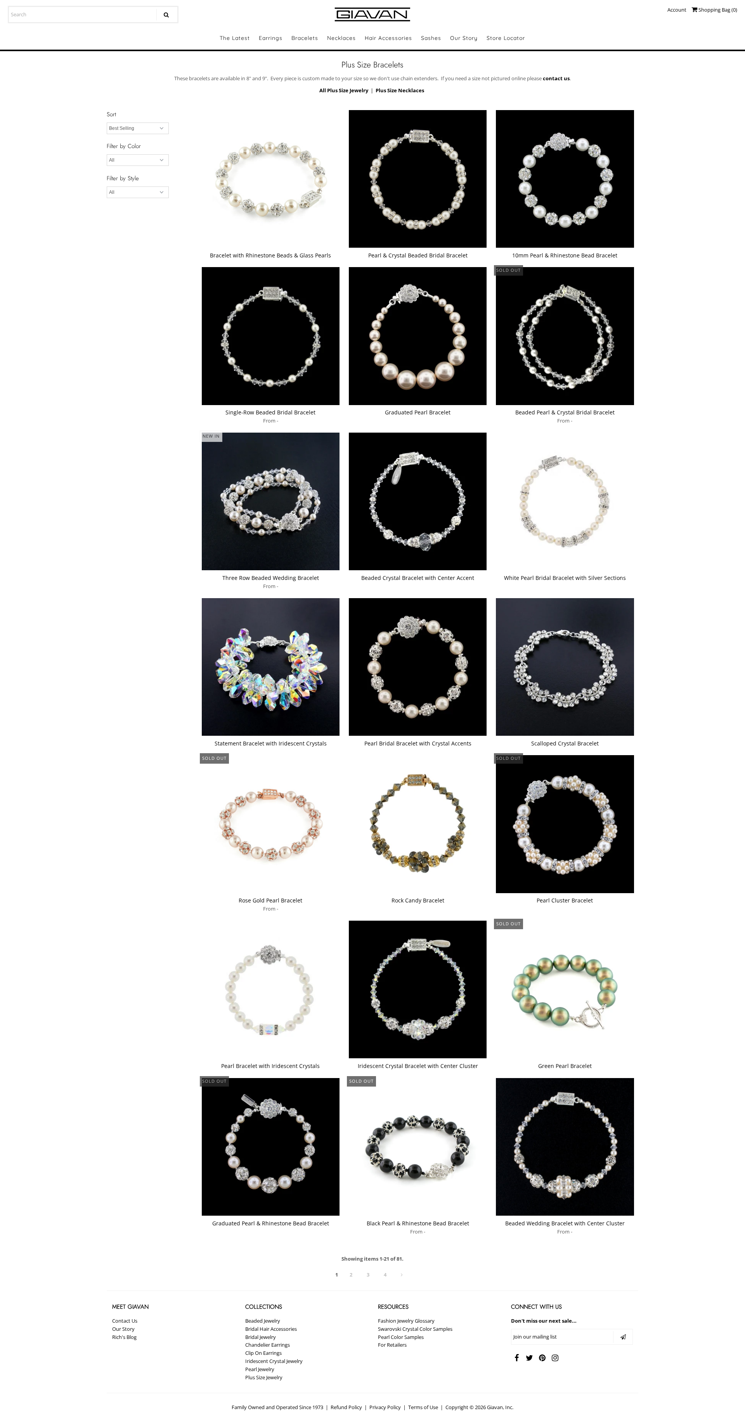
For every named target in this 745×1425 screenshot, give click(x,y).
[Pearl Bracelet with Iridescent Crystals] (271, 989)
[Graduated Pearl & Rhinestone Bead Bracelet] (271, 1147)
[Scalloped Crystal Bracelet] (565, 667)
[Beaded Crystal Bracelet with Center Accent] (418, 501)
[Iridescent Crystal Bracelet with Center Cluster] (418, 989)
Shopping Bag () (717, 9)
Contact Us (124, 1320)
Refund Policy (346, 1407)
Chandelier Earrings (267, 1344)
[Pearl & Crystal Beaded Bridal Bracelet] (418, 179)
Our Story (464, 38)
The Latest (235, 38)
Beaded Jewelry (262, 1320)
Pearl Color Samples (401, 1337)
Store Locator (506, 38)
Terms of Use (423, 1407)
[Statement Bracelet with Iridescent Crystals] (271, 667)
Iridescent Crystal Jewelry (274, 1361)
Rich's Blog (124, 1337)
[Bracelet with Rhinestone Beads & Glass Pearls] (271, 179)
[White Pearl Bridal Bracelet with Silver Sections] (565, 501)
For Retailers (392, 1344)
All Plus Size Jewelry (343, 90)
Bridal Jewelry (260, 1337)
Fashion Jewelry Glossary (406, 1320)
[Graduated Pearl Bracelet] (418, 336)
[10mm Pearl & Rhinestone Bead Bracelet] (565, 179)
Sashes (431, 38)
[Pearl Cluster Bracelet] (565, 824)
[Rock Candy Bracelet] (418, 824)
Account (676, 9)
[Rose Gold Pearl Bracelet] (271, 824)
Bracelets (304, 38)
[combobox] (93, 14)
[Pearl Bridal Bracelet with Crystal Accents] (418, 667)
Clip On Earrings (263, 1352)
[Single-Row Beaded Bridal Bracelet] (271, 336)
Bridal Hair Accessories (271, 1328)
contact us (556, 78)
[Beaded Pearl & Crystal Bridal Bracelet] (565, 336)
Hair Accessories (388, 38)
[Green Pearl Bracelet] (565, 989)
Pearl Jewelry (259, 1369)
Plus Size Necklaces (400, 90)
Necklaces (341, 38)
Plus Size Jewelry (263, 1377)
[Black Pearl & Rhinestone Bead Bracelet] (418, 1147)
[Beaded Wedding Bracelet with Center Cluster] (565, 1147)
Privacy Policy (385, 1407)
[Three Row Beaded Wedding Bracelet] (271, 501)
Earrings (270, 38)
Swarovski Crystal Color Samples (415, 1328)
